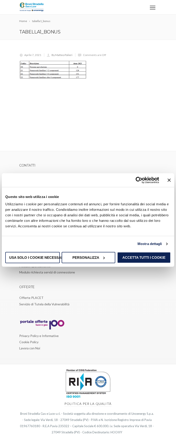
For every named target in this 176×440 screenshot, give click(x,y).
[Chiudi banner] (169, 180)
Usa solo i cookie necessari (34, 257)
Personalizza (85, 257)
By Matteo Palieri (62, 55)
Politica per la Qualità (88, 404)
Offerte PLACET (31, 298)
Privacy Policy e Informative (39, 336)
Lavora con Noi (29, 348)
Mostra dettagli (150, 244)
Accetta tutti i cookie (143, 257)
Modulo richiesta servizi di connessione (47, 272)
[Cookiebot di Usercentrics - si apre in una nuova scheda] (139, 180)
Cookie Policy (28, 342)
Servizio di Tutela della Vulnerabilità (44, 304)
